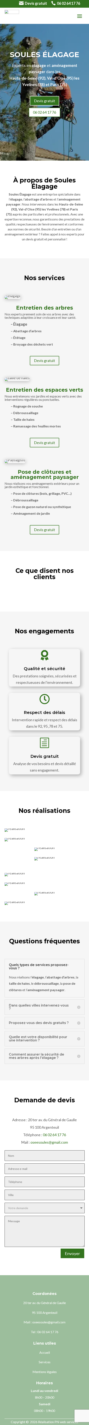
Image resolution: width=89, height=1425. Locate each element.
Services (45, 1362)
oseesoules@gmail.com (49, 1142)
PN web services (66, 1422)
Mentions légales (44, 1372)
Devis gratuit (36, 3)
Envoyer (72, 1253)
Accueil (44, 1352)
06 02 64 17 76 (68, 3)
